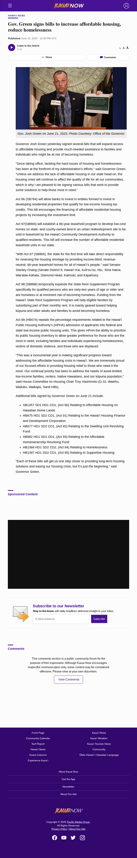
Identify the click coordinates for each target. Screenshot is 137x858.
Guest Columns (38, 754)
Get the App (68, 779)
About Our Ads (68, 794)
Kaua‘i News (99, 732)
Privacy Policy (59, 828)
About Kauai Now (68, 771)
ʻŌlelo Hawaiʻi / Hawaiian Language (99, 754)
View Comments (68, 679)
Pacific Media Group (78, 822)
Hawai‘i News (16, 15)
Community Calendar (38, 738)
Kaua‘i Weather (99, 738)
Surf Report (38, 743)
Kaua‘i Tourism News (99, 743)
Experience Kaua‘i (38, 760)
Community (99, 749)
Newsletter (68, 786)
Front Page (38, 732)
